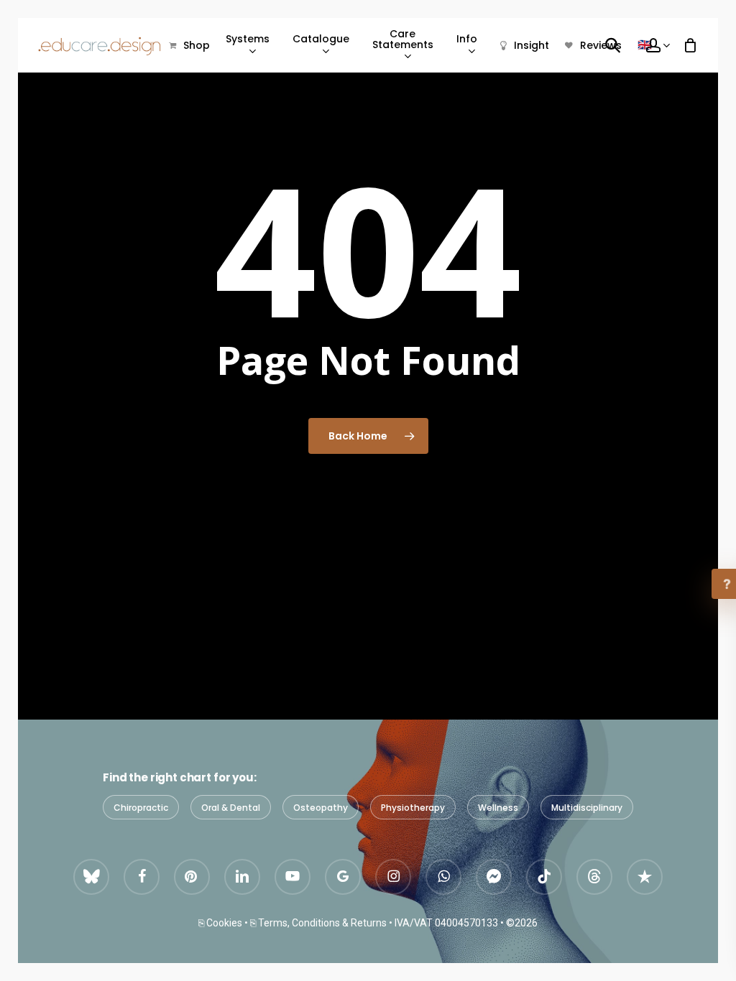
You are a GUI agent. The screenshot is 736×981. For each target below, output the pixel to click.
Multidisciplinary (586, 807)
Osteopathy (320, 807)
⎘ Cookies (220, 923)
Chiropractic (141, 807)
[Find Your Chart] (612, 44)
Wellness (498, 807)
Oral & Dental (230, 807)
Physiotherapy (413, 807)
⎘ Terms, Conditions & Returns (318, 923)
